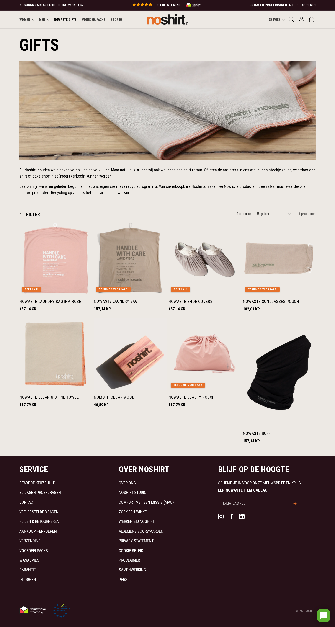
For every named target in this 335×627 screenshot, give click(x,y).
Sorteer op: (245, 214)
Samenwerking (132, 569)
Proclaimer (129, 560)
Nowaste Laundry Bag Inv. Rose (50, 301)
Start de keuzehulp (37, 482)
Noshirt (310, 610)
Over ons (127, 482)
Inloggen (27, 579)
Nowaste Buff (257, 433)
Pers (123, 579)
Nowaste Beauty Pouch (191, 397)
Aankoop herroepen (38, 531)
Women (24, 19)
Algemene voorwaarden (141, 531)
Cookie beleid (131, 550)
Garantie (27, 569)
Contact (27, 502)
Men (42, 19)
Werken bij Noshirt (136, 521)
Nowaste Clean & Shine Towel (49, 397)
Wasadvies (29, 560)
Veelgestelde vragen (39, 511)
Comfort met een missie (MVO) (146, 502)
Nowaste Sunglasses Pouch (271, 301)
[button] (26, 19)
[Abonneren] (295, 503)
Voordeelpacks (33, 550)
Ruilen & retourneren (39, 521)
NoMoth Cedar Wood (114, 397)
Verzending (30, 540)
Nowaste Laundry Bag (115, 301)
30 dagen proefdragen (40, 492)
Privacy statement (136, 540)
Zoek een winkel (134, 511)
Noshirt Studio (133, 492)
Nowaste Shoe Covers (190, 301)
